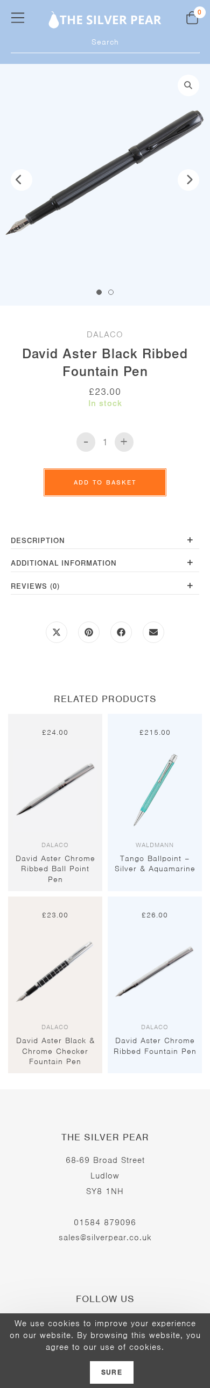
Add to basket (105, 482)
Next (188, 180)
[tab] (105, 541)
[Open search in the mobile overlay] (105, 42)
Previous (21, 180)
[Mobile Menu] (18, 17)
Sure (111, 1372)
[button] (188, 85)
